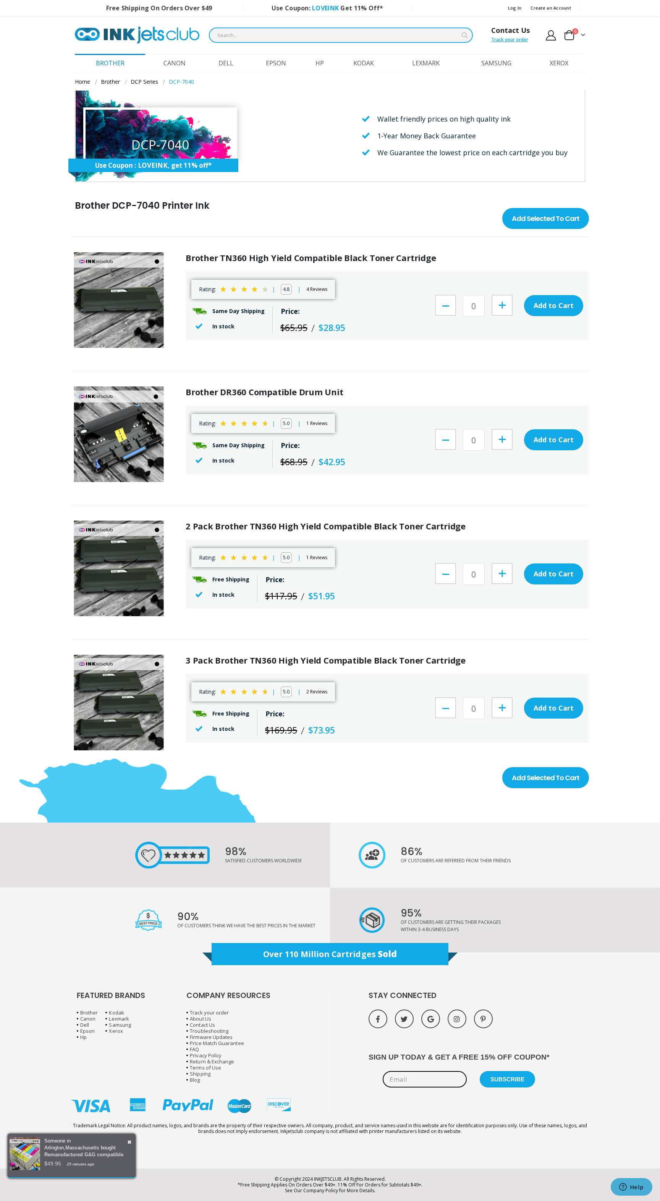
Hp (83, 1037)
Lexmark (119, 1019)
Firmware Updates (211, 1037)
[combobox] (341, 35)
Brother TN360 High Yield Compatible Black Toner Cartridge (311, 257)
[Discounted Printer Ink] (137, 35)
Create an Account (551, 8)
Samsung (120, 1025)
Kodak (116, 1012)
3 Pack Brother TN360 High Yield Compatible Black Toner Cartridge (326, 660)
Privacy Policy (206, 1055)
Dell (84, 1025)
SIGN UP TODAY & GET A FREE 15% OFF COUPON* (459, 1057)
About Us (200, 1019)
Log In (515, 8)
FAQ (194, 1049)
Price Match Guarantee (217, 1043)
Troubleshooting (209, 1031)
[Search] (465, 36)
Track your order (509, 39)
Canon (87, 1019)
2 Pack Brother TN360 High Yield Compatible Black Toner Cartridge (326, 526)
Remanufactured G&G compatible (83, 1154)
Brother (110, 81)
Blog (195, 1080)
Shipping (200, 1074)
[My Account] (551, 35)
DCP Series (144, 81)
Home (82, 81)
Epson (87, 1031)
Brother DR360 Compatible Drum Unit (264, 392)
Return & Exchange (212, 1061)
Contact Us (510, 30)
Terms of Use (205, 1068)
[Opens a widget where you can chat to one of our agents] (631, 1187)
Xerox (116, 1031)
